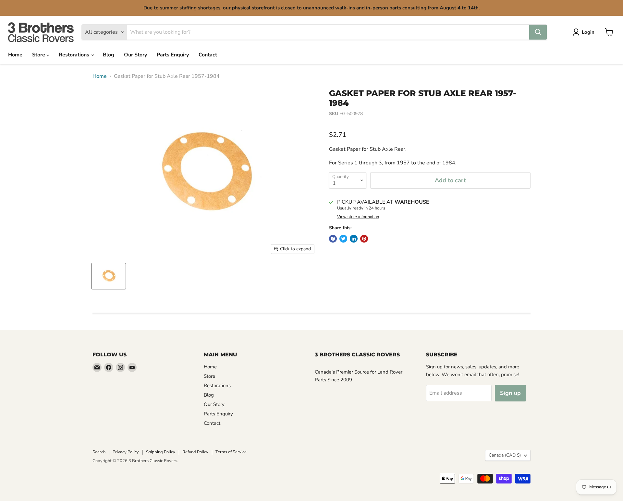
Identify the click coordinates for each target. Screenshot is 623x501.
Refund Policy (195, 452)
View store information (358, 217)
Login (588, 32)
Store (39, 54)
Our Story (135, 54)
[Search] (538, 32)
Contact (208, 54)
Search (98, 452)
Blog (108, 54)
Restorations (75, 54)
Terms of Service (231, 452)
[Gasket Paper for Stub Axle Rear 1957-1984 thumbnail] (109, 276)
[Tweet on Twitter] (343, 239)
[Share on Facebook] (333, 239)
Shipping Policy (160, 452)
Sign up (510, 393)
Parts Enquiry (173, 54)
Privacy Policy (126, 452)
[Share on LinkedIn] (354, 239)
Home (15, 54)
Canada (505, 455)
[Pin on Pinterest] (364, 239)
